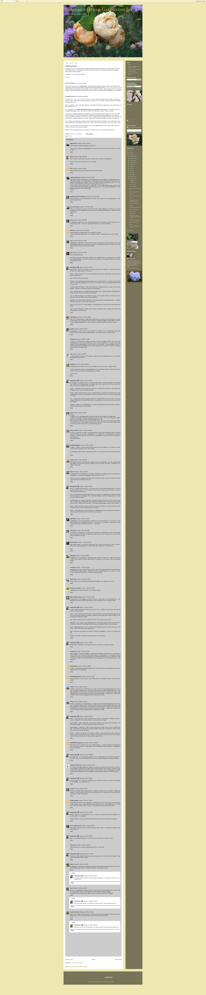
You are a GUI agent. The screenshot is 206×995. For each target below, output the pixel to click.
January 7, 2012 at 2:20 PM (88, 597)
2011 (129, 230)
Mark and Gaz (73, 143)
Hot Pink (131, 198)
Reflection (131, 194)
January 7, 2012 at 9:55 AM (83, 567)
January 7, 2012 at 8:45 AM (84, 542)
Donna (71, 99)
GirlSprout (72, 364)
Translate (138, 88)
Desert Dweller (73, 666)
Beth (94, 99)
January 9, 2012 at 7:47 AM (85, 812)
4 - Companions (133, 186)
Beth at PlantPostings (75, 597)
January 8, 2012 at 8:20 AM (85, 716)
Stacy (71, 240)
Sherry (108, 87)
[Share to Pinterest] (92, 134)
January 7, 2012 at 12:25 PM (84, 579)
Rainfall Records (132, 71)
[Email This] (86, 134)
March (131, 174)
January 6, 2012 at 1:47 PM (85, 267)
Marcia (72, 156)
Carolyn (75, 99)
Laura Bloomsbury (75, 206)
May (131, 170)
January (132, 178)
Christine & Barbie (81, 99)
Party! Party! (132, 213)
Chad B (72, 329)
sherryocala (73, 530)
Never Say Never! (133, 209)
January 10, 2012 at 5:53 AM (83, 845)
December (132, 156)
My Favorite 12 (132, 211)
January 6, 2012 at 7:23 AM (84, 143)
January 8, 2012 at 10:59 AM (86, 754)
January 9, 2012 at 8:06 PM (85, 836)
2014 (129, 150)
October (132, 160)
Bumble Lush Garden (75, 588)
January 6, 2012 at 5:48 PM (79, 354)
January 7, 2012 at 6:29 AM (85, 486)
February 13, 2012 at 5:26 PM (90, 925)
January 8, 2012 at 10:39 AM (91, 742)
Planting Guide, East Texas (134, 69)
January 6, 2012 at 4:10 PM (83, 339)
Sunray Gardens (74, 430)
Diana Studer (73, 579)
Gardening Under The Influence (78, 196)
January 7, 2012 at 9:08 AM (82, 555)
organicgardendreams (75, 177)
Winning (131, 205)
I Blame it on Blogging (134, 220)
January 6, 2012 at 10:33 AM (82, 230)
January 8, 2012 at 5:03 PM (85, 778)
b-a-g (71, 220)
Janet (71, 888)
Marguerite (73, 555)
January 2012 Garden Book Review (134, 201)
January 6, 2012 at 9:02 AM (92, 196)
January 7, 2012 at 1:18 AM (86, 445)
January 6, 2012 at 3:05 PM (84, 317)
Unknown (72, 230)
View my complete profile (132, 268)
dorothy (72, 788)
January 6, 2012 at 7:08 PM (80, 412)
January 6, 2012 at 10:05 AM (80, 220)
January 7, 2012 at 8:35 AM (83, 530)
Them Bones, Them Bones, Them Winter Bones (134, 217)
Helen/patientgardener (75, 676)
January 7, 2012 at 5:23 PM (83, 651)
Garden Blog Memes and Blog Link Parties (134, 67)
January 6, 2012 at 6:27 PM (85, 380)
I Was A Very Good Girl (134, 196)
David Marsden (74, 542)
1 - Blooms (131, 180)
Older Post (118, 959)
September (132, 162)
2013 (129, 152)
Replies (73, 873)
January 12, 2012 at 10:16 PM (81, 864)
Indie (71, 252)
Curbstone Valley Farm (76, 765)
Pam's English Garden (75, 825)
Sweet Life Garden (74, 912)
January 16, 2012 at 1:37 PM (80, 888)
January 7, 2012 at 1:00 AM (85, 430)
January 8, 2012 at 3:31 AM (80, 701)
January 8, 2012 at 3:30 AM (80, 686)
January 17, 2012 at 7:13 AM (90, 901)
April (131, 172)
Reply (71, 152)
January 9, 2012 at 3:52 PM (88, 825)
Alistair (72, 686)
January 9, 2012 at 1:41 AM (85, 800)
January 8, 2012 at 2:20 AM (88, 676)
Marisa (72, 864)
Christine (118, 87)
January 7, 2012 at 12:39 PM (88, 588)
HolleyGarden (73, 267)
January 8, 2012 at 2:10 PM (88, 765)
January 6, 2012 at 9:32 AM (86, 206)
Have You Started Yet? (134, 192)
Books (70, 136)
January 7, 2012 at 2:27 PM (85, 642)
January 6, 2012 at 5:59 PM (82, 364)
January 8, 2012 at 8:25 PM (81, 788)
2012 (129, 154)
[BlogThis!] (87, 134)
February (132, 176)
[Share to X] (89, 134)
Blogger (115, 981)
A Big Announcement (134, 222)
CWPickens (73, 518)
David (71, 412)
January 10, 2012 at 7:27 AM (86, 854)
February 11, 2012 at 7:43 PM (87, 912)
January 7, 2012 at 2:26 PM (85, 607)
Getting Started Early (134, 203)
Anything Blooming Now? (135, 207)
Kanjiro (131, 224)
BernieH (72, 471)
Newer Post (69, 959)
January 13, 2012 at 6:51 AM (90, 875)
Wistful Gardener (74, 800)
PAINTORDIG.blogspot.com (77, 742)
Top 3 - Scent (132, 184)
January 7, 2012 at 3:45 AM (80, 459)
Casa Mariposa (74, 317)
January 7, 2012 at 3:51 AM (81, 471)
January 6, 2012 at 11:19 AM (80, 240)
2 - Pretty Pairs (132, 182)
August (131, 164)
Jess (71, 354)
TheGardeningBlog (75, 445)
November (132, 158)
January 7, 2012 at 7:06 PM (84, 666)
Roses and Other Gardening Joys (99, 9)
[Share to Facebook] (90, 134)
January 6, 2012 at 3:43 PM (80, 329)
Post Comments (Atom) (77, 962)
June (131, 168)
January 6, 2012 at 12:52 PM (80, 252)
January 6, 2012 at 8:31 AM (80, 156)
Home (94, 959)
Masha (111, 87)
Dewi (71, 168)
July (131, 166)
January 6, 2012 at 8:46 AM (88, 177)
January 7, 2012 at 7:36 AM (82, 518)
